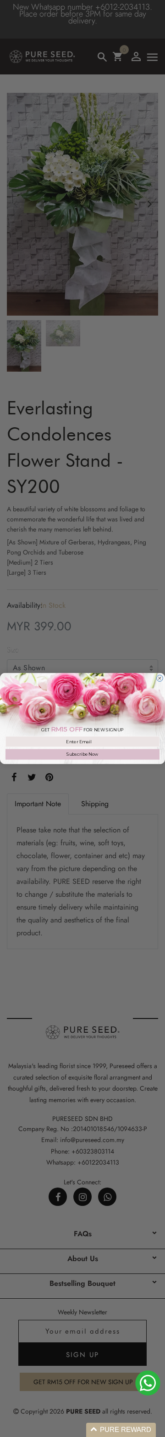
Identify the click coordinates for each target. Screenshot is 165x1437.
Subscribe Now (82, 754)
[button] (121, 1430)
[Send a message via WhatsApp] (147, 1383)
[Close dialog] (160, 678)
